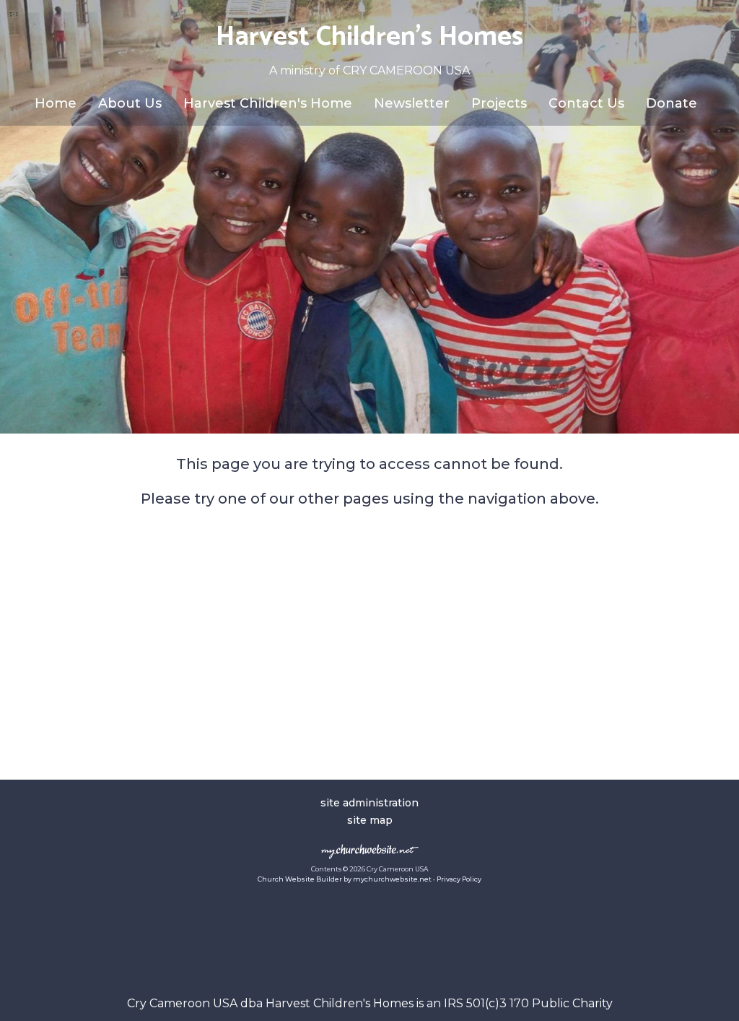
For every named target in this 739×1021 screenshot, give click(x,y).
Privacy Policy (459, 879)
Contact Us (586, 103)
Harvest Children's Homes (369, 37)
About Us (130, 103)
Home (55, 103)
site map (370, 820)
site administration (369, 802)
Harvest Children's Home (267, 103)
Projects (499, 103)
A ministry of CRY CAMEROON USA (369, 70)
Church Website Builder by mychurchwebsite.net (345, 879)
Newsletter (412, 103)
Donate (671, 103)
